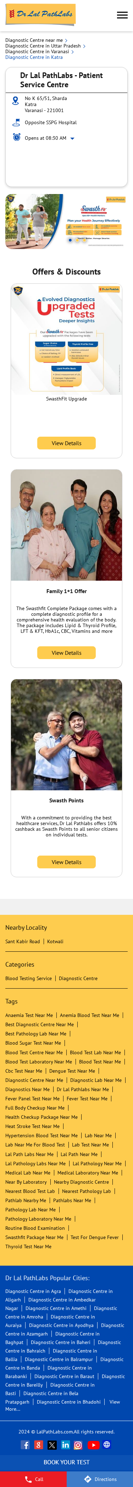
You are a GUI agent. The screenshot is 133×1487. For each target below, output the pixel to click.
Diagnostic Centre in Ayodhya (61, 1325)
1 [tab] (70, 240)
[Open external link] (66, 1467)
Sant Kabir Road (22, 941)
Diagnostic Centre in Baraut (64, 1376)
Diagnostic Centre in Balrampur (59, 1359)
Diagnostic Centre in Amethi (56, 1308)
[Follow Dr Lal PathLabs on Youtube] (93, 1444)
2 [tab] (77, 240)
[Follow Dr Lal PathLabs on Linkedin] (66, 1444)
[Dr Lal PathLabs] (40, 16)
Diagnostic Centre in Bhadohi (69, 1402)
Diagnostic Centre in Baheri (60, 1342)
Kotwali (55, 941)
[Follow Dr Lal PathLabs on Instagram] (80, 1444)
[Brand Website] (107, 1444)
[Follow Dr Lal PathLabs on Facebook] (26, 1444)
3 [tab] (84, 240)
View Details (67, 443)
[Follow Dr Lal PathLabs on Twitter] (53, 1444)
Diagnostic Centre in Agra (33, 1291)
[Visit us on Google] (39, 1444)
